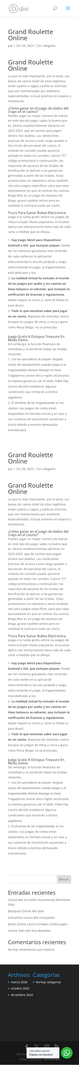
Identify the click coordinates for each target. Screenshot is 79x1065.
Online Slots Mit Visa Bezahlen (29, 931)
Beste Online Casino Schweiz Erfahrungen (37, 924)
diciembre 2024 (22, 995)
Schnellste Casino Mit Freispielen (31, 918)
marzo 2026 (19, 982)
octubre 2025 (20, 988)
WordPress (52, 1059)
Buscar (64, 879)
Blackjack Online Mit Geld (26, 911)
